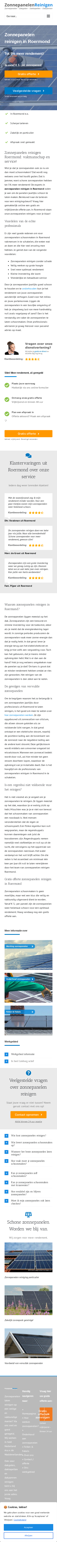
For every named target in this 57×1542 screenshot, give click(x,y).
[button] (28, 1054)
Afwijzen (28, 1535)
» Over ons (28, 1455)
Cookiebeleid (20, 1519)
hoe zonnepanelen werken (19, 715)
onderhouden (29, 288)
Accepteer (28, 1527)
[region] (28, 1522)
